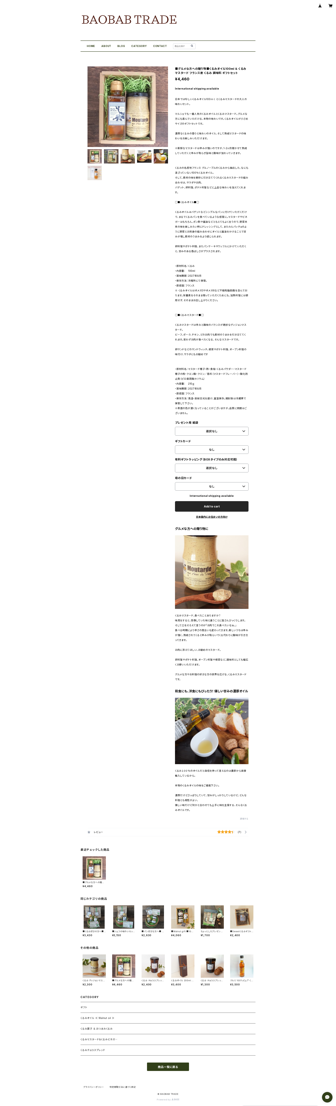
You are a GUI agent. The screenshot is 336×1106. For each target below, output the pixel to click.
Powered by (164, 1099)
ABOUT (106, 46)
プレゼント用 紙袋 (186, 422)
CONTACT (160, 46)
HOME (91, 46)
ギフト (83, 1007)
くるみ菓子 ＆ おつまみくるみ (96, 1028)
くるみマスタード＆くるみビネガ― (99, 1039)
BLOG (121, 46)
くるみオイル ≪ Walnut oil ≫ (97, 1017)
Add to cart (212, 506)
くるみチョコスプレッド (92, 1050)
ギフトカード (183, 441)
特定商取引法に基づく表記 (123, 1087)
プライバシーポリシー (93, 1087)
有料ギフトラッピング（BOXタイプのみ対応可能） (206, 459)
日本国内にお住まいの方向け (211, 516)
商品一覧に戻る (168, 1067)
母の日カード (183, 478)
